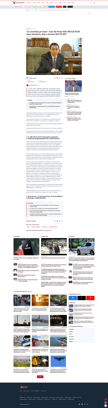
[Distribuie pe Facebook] (57, 78)
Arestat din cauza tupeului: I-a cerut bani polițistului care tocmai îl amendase (40, 371)
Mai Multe (40, 376)
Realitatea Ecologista (36, 397)
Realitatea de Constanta (32, 399)
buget (28, 226)
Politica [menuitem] (38, 2)
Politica (66, 96)
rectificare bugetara (35, 226)
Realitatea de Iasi (54, 399)
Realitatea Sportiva (23, 397)
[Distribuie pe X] (62, 78)
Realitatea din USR (52, 397)
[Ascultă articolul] (105, 399)
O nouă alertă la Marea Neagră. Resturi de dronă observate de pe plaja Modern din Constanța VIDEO (45, 211)
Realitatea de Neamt (44, 397)
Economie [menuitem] (51, 2)
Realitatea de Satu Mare (62, 399)
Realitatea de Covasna (59, 397)
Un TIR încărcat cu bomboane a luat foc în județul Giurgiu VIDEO (44, 208)
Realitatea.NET (32, 78)
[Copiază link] (55, 78)
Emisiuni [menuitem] (34, 2)
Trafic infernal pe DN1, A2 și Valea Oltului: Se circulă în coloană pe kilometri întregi (44, 206)
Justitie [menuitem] (47, 2)
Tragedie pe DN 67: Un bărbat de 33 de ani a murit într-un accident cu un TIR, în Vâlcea (40, 351)
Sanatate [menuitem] (60, 2)
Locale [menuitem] (56, 2)
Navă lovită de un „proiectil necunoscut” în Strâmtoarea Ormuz (73, 107)
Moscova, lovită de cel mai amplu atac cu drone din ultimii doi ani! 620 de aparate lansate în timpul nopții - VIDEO (74, 114)
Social (68, 99)
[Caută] (91, 3)
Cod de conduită (43, 390)
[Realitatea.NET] (19, 2)
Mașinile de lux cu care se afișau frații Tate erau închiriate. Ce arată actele (83, 283)
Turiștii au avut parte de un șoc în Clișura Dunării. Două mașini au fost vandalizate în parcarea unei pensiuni (58, 331)
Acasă (28, 10)
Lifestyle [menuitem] (68, 2)
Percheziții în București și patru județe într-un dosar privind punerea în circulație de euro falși (83, 273)
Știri (32, 10)
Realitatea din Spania (71, 399)
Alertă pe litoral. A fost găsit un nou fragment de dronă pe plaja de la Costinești (40, 330)
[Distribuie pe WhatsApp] (60, 78)
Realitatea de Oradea (68, 397)
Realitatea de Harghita (23, 399)
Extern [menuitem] (64, 2)
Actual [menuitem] (43, 2)
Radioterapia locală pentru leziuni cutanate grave (53, 258)
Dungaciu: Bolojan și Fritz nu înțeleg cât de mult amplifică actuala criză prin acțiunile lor (72, 95)
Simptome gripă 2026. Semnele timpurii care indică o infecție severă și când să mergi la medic (53, 265)
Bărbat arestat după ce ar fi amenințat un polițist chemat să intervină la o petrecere (83, 278)
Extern (68, 110)
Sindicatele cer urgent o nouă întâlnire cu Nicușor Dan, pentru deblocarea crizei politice (74, 119)
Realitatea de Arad (40, 399)
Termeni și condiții (26, 390)
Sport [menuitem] (73, 2)
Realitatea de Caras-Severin (77, 397)
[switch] (94, 2)
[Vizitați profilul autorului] (27, 78)
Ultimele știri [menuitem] (29, 2)
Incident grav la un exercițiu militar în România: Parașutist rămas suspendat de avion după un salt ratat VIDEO (58, 371)
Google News (48, 230)
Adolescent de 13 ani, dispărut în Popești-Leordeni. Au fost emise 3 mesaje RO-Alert (74, 101)
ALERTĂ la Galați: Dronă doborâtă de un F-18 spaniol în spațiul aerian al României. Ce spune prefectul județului (45, 214)
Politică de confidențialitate (35, 390)
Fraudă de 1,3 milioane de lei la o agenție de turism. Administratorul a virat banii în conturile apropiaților (22, 351)
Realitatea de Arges (47, 399)
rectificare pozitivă (53, 226)
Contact (21, 390)
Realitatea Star (29, 397)
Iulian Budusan (27, 327)
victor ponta (44, 226)
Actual (36, 10)
